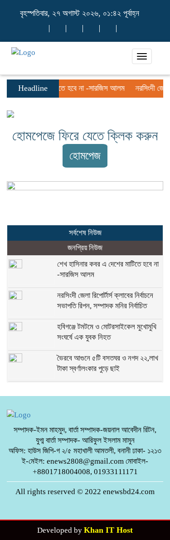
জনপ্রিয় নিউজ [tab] (85, 247)
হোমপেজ (85, 155)
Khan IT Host (108, 530)
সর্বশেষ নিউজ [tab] (85, 232)
